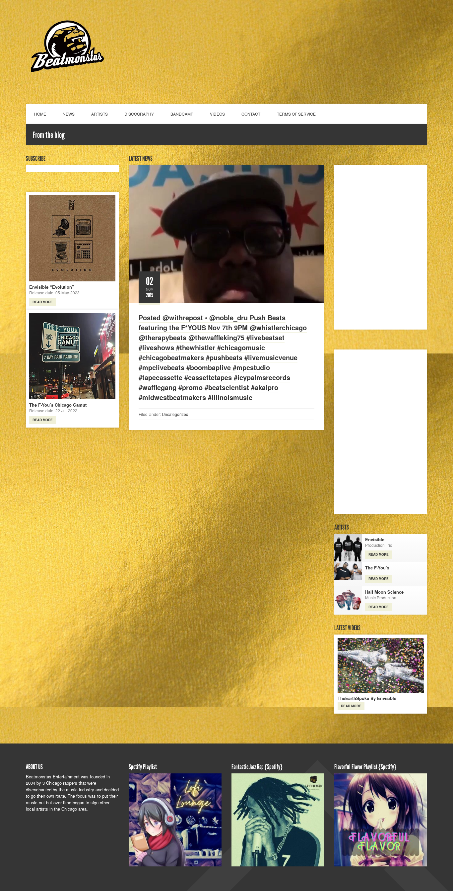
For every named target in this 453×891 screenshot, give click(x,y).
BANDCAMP (181, 114)
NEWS (69, 114)
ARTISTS (99, 114)
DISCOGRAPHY (139, 114)
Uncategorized (175, 414)
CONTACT (250, 114)
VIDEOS (217, 114)
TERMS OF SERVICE (296, 114)
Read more (42, 302)
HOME (40, 114)
